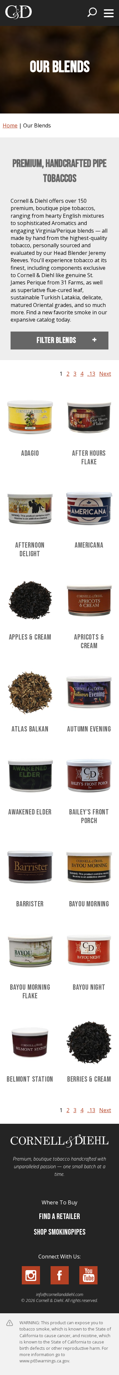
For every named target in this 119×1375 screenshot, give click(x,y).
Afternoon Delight (30, 550)
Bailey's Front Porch (89, 816)
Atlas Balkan (30, 729)
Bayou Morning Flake (30, 992)
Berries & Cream (89, 1079)
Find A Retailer (59, 1216)
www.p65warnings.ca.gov (44, 1361)
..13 (91, 374)
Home (10, 125)
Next (105, 374)
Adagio (30, 453)
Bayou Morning (89, 904)
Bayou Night (89, 987)
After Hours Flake (89, 458)
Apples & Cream (30, 637)
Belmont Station (30, 1079)
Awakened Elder (30, 812)
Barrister (30, 904)
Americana (89, 545)
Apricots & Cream (89, 641)
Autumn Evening (89, 729)
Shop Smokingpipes (60, 1232)
